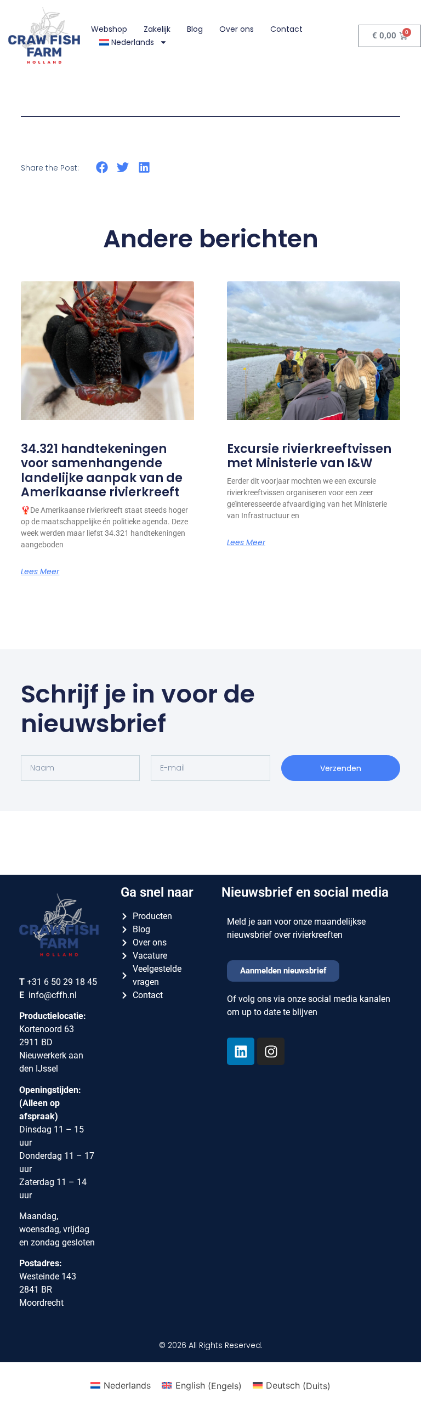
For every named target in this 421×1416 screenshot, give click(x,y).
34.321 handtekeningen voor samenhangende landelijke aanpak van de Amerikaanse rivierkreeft (102, 470)
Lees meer (40, 571)
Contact (286, 29)
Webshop (109, 29)
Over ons (236, 29)
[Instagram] (271, 1051)
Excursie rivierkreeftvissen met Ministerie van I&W (309, 456)
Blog (195, 29)
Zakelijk (157, 29)
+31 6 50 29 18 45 (62, 982)
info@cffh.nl (53, 995)
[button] (101, 167)
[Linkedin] (240, 1051)
